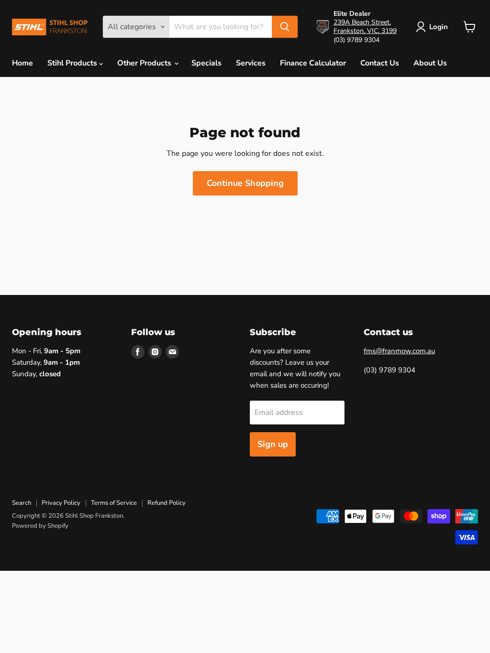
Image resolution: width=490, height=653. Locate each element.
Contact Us (379, 63)
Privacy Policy (61, 503)
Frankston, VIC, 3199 (365, 30)
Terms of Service (114, 503)
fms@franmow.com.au (399, 351)
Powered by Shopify (40, 526)
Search (21, 503)
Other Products (145, 63)
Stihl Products (73, 63)
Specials (206, 63)
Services (251, 63)
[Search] (285, 27)
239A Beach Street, (362, 22)
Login (438, 27)
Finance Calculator (313, 63)
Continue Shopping (245, 183)
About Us (430, 63)
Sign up (272, 444)
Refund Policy (166, 503)
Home (22, 63)
